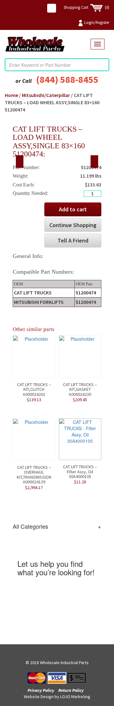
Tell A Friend (73, 240)
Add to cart (73, 209)
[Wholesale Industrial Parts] (48, 44)
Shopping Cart (86, 7)
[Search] (104, 65)
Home (11, 95)
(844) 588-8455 (67, 79)
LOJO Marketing (75, 696)
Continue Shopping (73, 225)
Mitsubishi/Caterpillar (46, 95)
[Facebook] (51, 8)
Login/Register (96, 22)
